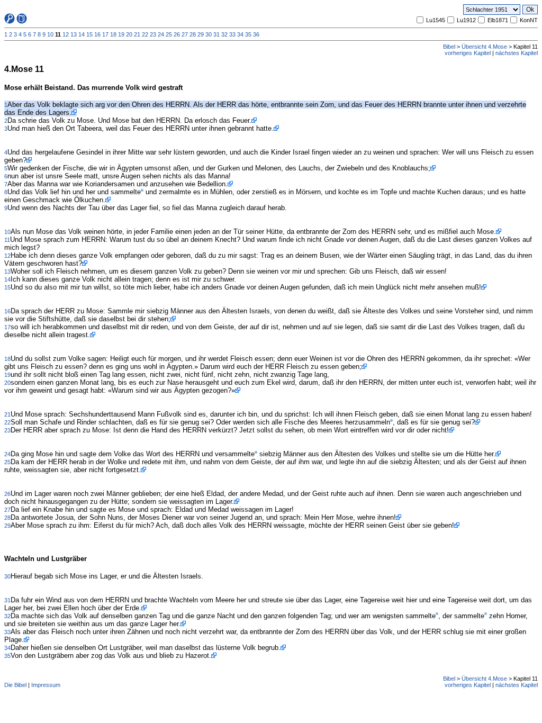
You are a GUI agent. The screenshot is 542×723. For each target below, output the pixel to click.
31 (216, 34)
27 (185, 34)
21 (137, 34)
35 (248, 34)
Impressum (45, 685)
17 (105, 34)
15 (89, 34)
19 (121, 34)
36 (256, 34)
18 (113, 34)
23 (153, 34)
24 (161, 34)
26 (177, 34)
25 (169, 34)
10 (50, 34)
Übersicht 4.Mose (484, 46)
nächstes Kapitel (516, 53)
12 (65, 34)
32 (224, 34)
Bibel (449, 46)
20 (129, 34)
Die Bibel (15, 685)
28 (192, 34)
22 (145, 34)
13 (73, 34)
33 (232, 34)
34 (240, 34)
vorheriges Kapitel (468, 53)
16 (97, 34)
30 (208, 34)
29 (200, 34)
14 (81, 34)
